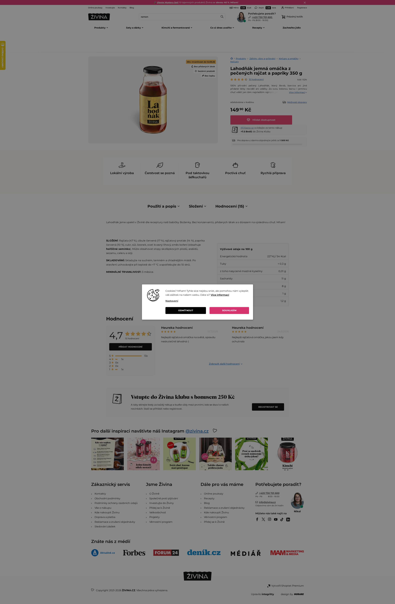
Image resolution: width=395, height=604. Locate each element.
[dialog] (197, 302)
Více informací (220, 294)
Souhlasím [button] (229, 310)
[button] (207, 301)
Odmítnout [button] (185, 310)
